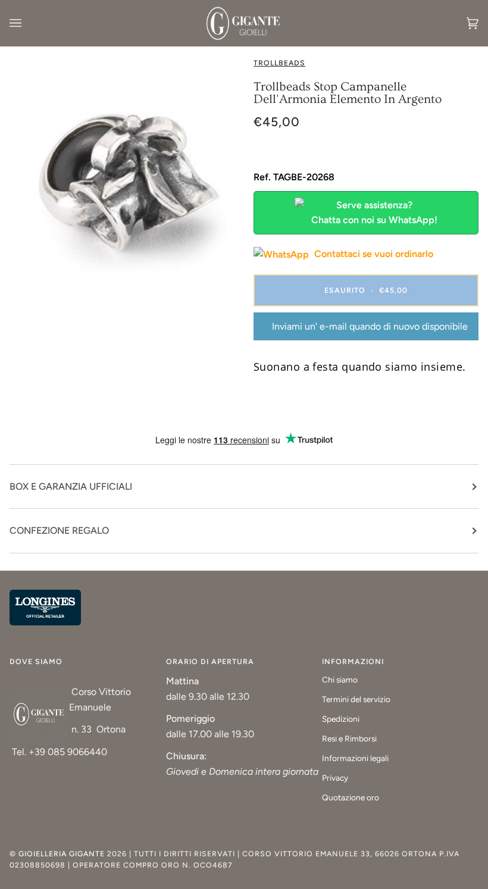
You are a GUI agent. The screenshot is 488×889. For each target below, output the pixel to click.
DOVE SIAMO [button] (36, 661)
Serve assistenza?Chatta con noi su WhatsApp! (374, 212)
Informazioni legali (355, 758)
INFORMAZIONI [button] (353, 661)
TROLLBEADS (279, 62)
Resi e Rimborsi (349, 738)
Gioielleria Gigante (62, 853)
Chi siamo (340, 679)
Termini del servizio (356, 699)
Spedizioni (340, 719)
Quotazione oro (350, 797)
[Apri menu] (27, 23)
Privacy (335, 777)
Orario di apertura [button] (210, 661)
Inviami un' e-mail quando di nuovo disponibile (370, 326)
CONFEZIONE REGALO (59, 530)
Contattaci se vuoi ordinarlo (372, 253)
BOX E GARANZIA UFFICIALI (71, 486)
